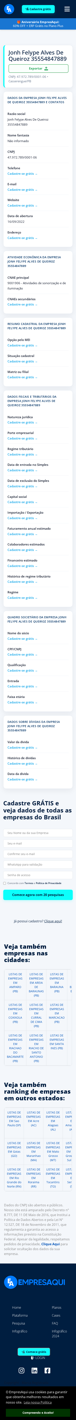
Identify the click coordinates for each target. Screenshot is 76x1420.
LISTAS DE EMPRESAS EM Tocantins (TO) (53, 1177)
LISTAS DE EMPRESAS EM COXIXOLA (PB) (15, 1013)
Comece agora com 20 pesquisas (38, 895)
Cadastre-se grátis (20, 173)
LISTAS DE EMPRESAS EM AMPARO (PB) (15, 982)
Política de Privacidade (48, 883)
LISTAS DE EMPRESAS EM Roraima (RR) (33, 1177)
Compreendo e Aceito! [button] (38, 1413)
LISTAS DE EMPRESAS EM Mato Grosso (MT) (53, 1151)
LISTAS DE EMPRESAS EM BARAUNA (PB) (57, 982)
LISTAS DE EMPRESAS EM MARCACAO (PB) (57, 1013)
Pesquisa (18, 1323)
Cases (56, 1315)
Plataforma (20, 1315)
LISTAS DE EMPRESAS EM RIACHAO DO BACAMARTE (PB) (15, 1048)
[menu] (67, 9)
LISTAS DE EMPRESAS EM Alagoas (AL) (53, 1120)
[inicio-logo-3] (9, 8)
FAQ (55, 1323)
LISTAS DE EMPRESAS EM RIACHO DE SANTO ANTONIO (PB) (36, 1048)
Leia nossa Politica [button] (38, 1402)
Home (16, 1307)
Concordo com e (34, 883)
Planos (56, 1307)
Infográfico (19, 1331)
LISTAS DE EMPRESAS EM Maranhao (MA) (33, 1151)
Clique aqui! (53, 921)
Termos (29, 883)
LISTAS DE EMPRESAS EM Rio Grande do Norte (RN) (14, 1177)
